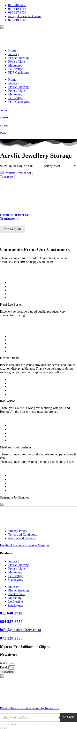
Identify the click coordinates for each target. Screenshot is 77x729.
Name (4, 663)
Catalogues (15, 579)
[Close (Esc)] (14, 724)
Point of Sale (16, 61)
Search (3, 110)
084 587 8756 (11, 621)
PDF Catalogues (19, 72)
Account (4, 125)
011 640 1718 (11, 613)
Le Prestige (15, 69)
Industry (13, 54)
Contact (4, 117)
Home (12, 50)
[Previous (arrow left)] (1, 728)
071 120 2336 (11, 638)
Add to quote (12, 229)
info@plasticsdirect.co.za (20, 630)
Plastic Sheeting (18, 58)
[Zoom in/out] (1, 724)
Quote (3, 133)
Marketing (15, 65)
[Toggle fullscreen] (5, 724)
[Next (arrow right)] (5, 728)
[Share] (9, 724)
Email (4, 667)
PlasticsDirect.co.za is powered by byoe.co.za (29, 708)
